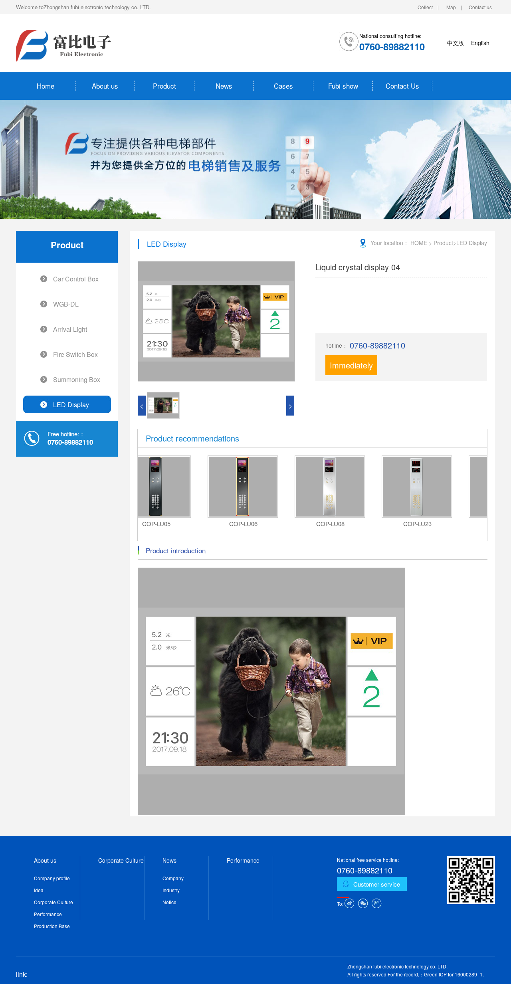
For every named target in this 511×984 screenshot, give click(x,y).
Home (45, 86)
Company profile (52, 878)
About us (105, 86)
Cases (283, 86)
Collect (425, 7)
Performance (48, 914)
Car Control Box (76, 278)
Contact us (480, 7)
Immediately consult (351, 375)
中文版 (455, 43)
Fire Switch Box (75, 354)
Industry (171, 890)
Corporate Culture (53, 902)
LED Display (71, 404)
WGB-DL (66, 304)
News (224, 86)
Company (173, 878)
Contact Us (402, 86)
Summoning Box (76, 379)
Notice (169, 902)
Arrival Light (70, 329)
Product (164, 86)
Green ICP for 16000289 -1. (454, 974)
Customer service (376, 884)
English (480, 43)
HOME (418, 243)
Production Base (52, 926)
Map (451, 7)
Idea (39, 890)
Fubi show (343, 86)
